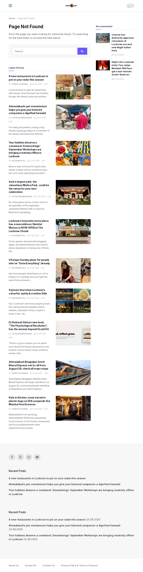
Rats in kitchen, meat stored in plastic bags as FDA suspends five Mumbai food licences (29, 401)
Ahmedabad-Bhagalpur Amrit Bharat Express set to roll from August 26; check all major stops (28, 365)
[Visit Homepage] (71, 5)
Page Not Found (26, 18)
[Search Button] (82, 51)
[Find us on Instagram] (28, 457)
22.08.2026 (40, 118)
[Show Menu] (10, 5)
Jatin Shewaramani (22, 118)
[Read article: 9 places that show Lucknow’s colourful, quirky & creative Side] (73, 300)
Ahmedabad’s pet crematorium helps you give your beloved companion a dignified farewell (28, 110)
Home (12, 18)
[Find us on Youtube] (37, 457)
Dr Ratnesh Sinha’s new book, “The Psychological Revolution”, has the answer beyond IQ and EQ (29, 326)
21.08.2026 (40, 196)
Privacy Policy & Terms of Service (79, 565)
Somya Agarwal (20, 84)
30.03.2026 (118, 55)
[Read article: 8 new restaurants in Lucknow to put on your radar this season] (73, 87)
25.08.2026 (37, 84)
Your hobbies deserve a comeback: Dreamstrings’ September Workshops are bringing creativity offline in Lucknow (25, 149)
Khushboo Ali (19, 161)
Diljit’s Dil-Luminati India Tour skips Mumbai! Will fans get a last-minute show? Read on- (123, 68)
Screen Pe (30, 565)
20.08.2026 (40, 334)
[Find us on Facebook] (12, 457)
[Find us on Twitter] (20, 457)
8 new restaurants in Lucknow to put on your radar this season (47, 478)
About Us (14, 565)
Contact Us (49, 565)
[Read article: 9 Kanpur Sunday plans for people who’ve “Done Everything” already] (73, 270)
